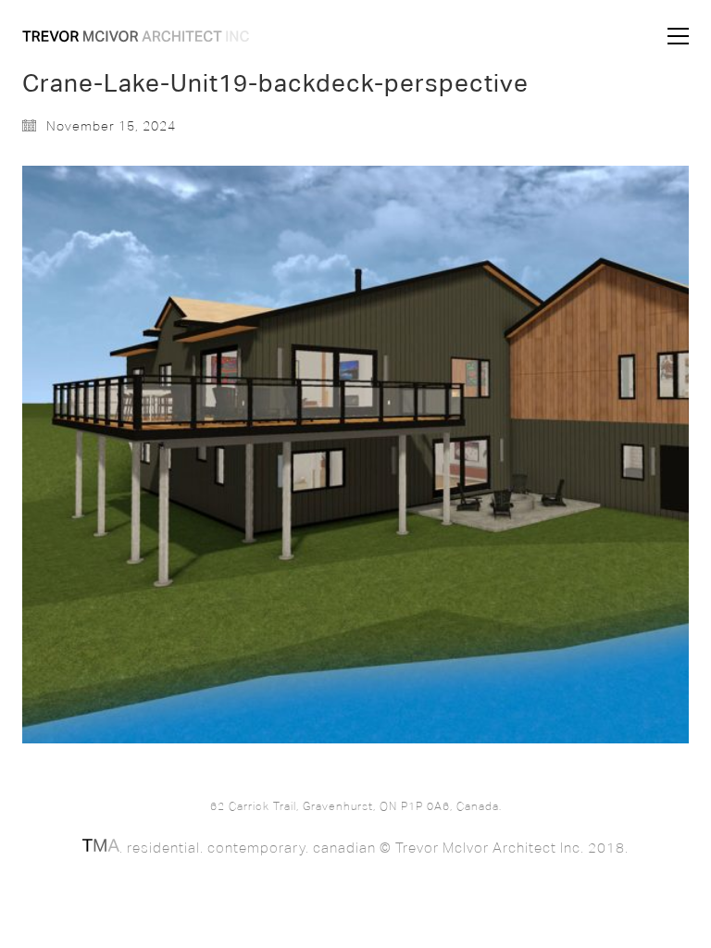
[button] (678, 36)
